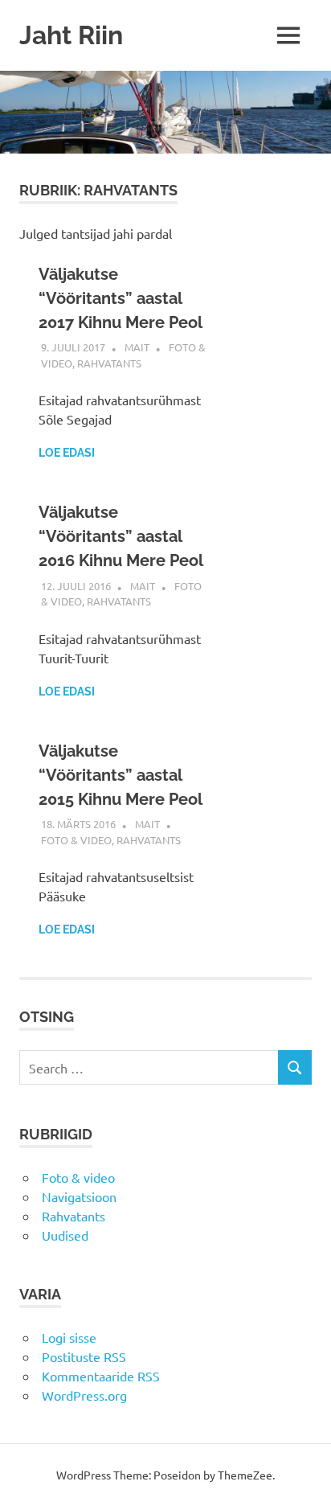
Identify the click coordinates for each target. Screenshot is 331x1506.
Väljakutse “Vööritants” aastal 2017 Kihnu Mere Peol (120, 298)
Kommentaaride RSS (101, 1376)
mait (137, 347)
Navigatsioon (79, 1196)
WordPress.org (84, 1395)
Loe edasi (67, 452)
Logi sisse (69, 1337)
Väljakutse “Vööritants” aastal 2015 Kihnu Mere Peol (120, 775)
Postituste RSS (84, 1356)
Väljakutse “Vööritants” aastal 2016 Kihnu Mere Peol (121, 536)
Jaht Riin (71, 35)
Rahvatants (109, 363)
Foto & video (76, 840)
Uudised (65, 1235)
